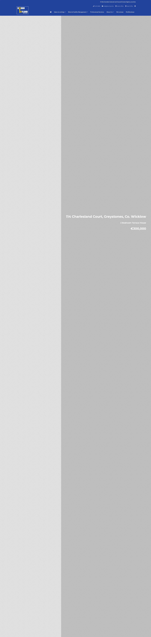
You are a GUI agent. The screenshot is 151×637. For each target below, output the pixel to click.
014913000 (97, 6)
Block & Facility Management (77, 12)
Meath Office (129, 6)
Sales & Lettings (59, 12)
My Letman (119, 12)
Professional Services (97, 12)
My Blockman (130, 12)
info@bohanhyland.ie (108, 6)
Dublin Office (120, 6)
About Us (110, 12)
